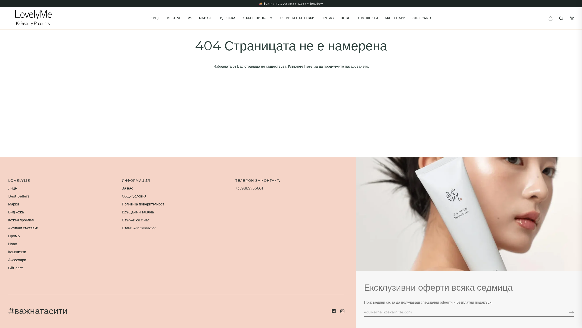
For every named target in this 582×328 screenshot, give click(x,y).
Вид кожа (16, 212)
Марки (13, 204)
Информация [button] (136, 180)
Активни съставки (23, 228)
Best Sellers (18, 196)
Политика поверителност (143, 204)
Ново (12, 244)
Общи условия (134, 196)
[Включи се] (568, 312)
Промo (14, 236)
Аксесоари (17, 260)
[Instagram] (342, 311)
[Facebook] (334, 311)
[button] (155, 18)
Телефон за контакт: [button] (257, 180)
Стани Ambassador (139, 228)
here (308, 66)
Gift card (15, 268)
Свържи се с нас (136, 220)
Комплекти (17, 252)
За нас (127, 188)
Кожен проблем (21, 220)
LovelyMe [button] (19, 180)
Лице (12, 188)
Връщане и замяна (138, 212)
